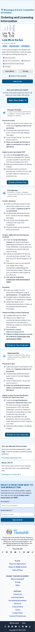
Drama (5, 46)
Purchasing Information (17, 600)
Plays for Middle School (17, 567)
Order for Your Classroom (18, 435)
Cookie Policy (17, 613)
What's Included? (17, 579)
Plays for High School (17, 564)
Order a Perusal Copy (18, 182)
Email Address (7, 510)
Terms (17, 610)
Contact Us (17, 594)
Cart (23, 623)
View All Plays (17, 570)
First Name (5, 502)
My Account (14, 623)
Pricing (25, 71)
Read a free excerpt (18, 76)
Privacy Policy (17, 607)
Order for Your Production (18, 345)
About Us (17, 604)
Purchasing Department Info (11, 458)
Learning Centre (17, 597)
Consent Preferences (17, 616)
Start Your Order (16, 100)
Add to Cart (17, 81)
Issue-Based (25, 46)
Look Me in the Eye (12, 40)
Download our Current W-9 (11, 474)
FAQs (18, 585)
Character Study (14, 46)
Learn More (9, 71)
